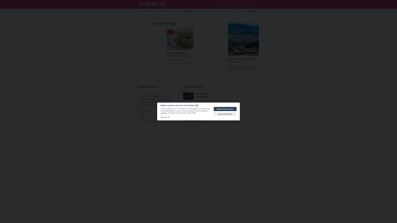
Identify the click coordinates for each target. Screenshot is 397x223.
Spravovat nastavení (225, 114)
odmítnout (163, 113)
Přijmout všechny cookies (225, 109)
